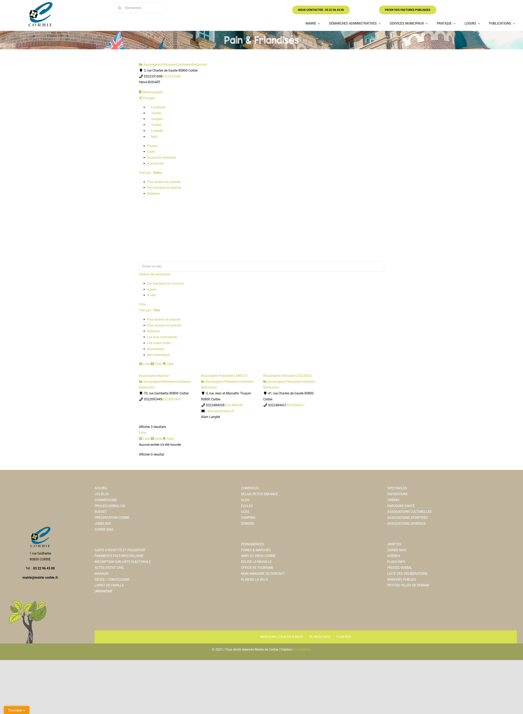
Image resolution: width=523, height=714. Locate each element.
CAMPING (248, 518)
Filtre (142, 304)
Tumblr (155, 125)
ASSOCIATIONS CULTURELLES (409, 512)
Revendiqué (155, 349)
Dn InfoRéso (302, 649)
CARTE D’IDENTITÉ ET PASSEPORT (120, 550)
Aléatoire (153, 193)
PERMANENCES (252, 544)
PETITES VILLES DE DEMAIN (408, 585)
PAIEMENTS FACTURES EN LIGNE (119, 556)
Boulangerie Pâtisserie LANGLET (224, 376)
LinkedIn (156, 131)
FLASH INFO (396, 562)
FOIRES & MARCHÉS (256, 550)
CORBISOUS (250, 488)
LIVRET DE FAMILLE (109, 585)
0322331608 (171, 76)
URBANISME (104, 591)
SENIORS (247, 523)
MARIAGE (101, 574)
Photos (152, 146)
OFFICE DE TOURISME (257, 568)
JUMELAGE (103, 523)
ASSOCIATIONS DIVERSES (406, 523)
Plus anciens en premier (164, 188)
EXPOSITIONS (397, 494)
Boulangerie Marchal (154, 376)
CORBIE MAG (104, 529)
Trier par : (150, 173)
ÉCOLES (247, 506)
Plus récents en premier (164, 182)
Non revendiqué (158, 355)
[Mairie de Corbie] (40, 4)
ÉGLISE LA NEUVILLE (256, 562)
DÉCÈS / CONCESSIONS (112, 580)
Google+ (156, 119)
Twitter (155, 113)
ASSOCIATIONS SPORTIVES (407, 518)
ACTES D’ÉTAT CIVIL (109, 568)
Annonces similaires (161, 157)
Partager (148, 98)
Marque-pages (152, 92)
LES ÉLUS (102, 494)
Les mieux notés (159, 343)
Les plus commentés (162, 337)
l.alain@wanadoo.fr (220, 411)
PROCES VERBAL (399, 568)
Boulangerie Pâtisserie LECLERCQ (287, 376)
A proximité (155, 163)
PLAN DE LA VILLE (254, 580)
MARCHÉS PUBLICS (401, 580)
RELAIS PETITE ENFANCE (259, 494)
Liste (146, 364)
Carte (151, 152)
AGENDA (393, 556)
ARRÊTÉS (394, 544)
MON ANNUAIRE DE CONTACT (263, 574)
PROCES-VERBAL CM (110, 506)
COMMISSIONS (106, 500)
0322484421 (295, 405)
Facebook (157, 107)
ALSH (245, 500)
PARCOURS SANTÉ (401, 506)
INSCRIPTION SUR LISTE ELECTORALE (123, 562)
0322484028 (233, 405)
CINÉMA (393, 500)
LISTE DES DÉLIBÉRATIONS (407, 574)
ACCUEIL (101, 488)
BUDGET (101, 512)
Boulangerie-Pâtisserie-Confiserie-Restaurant (175, 64)
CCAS (245, 512)
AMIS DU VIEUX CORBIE (258, 556)
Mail (154, 137)
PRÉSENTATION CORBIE (112, 518)
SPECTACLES (397, 488)
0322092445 (171, 399)
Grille (158, 364)
